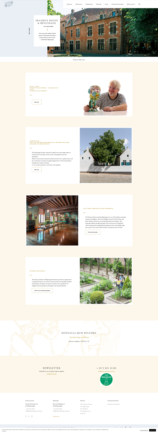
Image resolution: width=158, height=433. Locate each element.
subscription (51, 374)
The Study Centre (85, 411)
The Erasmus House (86, 404)
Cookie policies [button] (144, 430)
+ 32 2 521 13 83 (30, 409)
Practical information (114, 404)
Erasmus (82, 413)
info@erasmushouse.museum (106, 371)
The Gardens (84, 409)
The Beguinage (84, 406)
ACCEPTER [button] (152, 430)
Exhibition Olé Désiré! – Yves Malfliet (44, 88)
